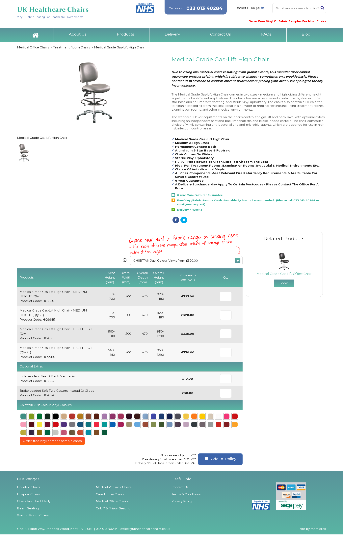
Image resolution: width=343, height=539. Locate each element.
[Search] (322, 8)
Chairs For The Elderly (33, 501)
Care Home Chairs (110, 494)
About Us (78, 34)
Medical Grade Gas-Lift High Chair (119, 47)
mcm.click (318, 529)
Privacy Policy (182, 501)
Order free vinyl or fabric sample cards (52, 441)
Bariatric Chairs (28, 487)
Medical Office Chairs (33, 47)
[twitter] (183, 220)
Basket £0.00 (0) (248, 8)
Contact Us (220, 34)
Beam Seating (28, 508)
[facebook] (175, 220)
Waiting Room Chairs (33, 515)
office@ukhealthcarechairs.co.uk (145, 529)
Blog (306, 34)
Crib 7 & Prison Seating (113, 508)
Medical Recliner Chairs (113, 487)
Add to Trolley (223, 459)
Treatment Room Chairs (71, 47)
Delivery (172, 34)
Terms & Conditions (186, 494)
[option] (284, 269)
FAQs (266, 34)
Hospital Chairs (28, 494)
